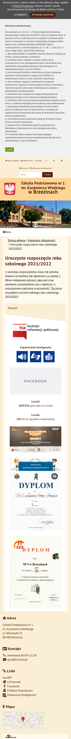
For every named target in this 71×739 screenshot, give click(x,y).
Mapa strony (28, 161)
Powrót (12, 308)
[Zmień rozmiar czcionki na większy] (54, 160)
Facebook (13, 686)
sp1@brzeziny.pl (17, 659)
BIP (9, 677)
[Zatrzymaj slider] (35, 224)
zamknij (10, 150)
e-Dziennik (14, 682)
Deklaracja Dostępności (22, 694)
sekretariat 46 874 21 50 (22, 655)
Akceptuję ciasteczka (42, 14)
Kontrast (24, 168)
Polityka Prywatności (20, 690)
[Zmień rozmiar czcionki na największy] (62, 160)
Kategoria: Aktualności (41, 240)
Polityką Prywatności (23, 6)
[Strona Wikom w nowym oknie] (10, 736)
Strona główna (13, 161)
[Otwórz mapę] (23, 719)
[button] (4, 214)
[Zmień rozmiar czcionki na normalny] (46, 160)
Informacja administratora (41, 168)
